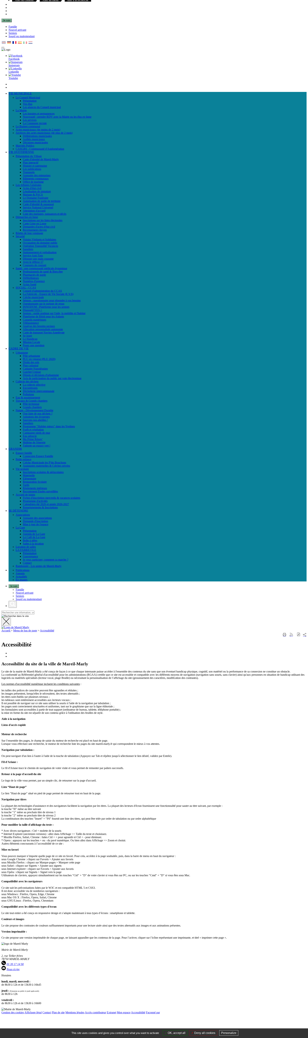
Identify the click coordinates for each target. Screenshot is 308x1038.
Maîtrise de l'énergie (34, 442)
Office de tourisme (33, 181)
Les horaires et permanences (39, 113)
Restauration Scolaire (35, 481)
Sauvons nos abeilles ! (35, 419)
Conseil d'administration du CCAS (42, 290)
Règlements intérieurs (35, 488)
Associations (23, 514)
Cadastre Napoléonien (35, 368)
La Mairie (21, 110)
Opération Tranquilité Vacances (40, 245)
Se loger (27, 335)
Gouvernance (30, 556)
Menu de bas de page (25, 630)
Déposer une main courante (38, 258)
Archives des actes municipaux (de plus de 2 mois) (44, 132)
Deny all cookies (204, 1032)
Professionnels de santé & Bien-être (43, 271)
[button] (298, 634)
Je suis (6, 20)
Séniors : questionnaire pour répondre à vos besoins (52, 300)
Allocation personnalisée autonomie (43, 329)
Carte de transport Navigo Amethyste (44, 332)
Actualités (21, 576)
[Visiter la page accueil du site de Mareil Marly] (15, 627)
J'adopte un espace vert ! (36, 445)
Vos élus (27, 103)
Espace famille (24, 452)
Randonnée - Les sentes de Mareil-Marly (38, 566)
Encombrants (30, 387)
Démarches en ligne (27, 217)
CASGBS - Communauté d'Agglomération (40, 148)
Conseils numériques (34, 319)
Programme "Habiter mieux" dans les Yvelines (49, 426)
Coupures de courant (34, 265)
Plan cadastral (30, 365)
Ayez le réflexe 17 (33, 261)
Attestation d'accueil (34, 210)
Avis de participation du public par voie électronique (52, 378)
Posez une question (33, 345)
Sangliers (28, 249)
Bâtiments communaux (36, 178)
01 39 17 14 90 (15, 964)
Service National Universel (38, 207)
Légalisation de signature (37, 191)
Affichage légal (33, 1012)
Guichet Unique (32, 371)
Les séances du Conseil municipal (42, 107)
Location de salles (26, 546)
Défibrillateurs (31, 277)
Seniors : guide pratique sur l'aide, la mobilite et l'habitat (54, 313)
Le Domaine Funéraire (35, 197)
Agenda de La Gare (34, 533)
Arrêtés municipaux (34, 139)
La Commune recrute (35, 123)
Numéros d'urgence (34, 281)
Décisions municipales (35, 142)
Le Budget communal (28, 126)
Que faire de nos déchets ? (37, 413)
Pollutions (28, 394)
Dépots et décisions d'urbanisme (41, 375)
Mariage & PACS (33, 194)
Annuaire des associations (37, 517)
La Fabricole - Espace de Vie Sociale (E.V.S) (48, 294)
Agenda (20, 573)
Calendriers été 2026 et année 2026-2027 (46, 504)
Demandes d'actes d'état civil (39, 226)
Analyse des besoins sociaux (39, 326)
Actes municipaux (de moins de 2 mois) (38, 129)
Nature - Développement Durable (34, 410)
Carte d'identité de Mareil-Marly (41, 159)
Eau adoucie (30, 436)
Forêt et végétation (33, 429)
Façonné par (153, 1012)
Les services (30, 119)
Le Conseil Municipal (28, 97)
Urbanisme (22, 352)
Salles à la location (33, 543)
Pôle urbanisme (31, 355)
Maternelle (29, 475)
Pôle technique (31, 403)
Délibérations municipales (37, 136)
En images (21, 579)
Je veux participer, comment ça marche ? (45, 559)
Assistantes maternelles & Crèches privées (46, 465)
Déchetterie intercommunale (38, 391)
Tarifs (26, 484)
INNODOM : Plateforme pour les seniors (46, 306)
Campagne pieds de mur (36, 432)
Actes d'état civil (32, 188)
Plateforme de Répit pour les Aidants (43, 316)
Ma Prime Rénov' (33, 439)
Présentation (30, 100)
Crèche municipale (33, 297)
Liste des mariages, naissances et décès (44, 213)
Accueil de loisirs (25, 494)
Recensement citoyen (35, 229)
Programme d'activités (35, 501)
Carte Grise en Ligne (34, 223)
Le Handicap (30, 338)
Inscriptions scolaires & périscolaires (43, 472)
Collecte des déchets (27, 381)
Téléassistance (31, 322)
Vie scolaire (22, 468)
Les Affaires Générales (28, 185)
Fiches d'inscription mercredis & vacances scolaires (51, 497)
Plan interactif (30, 162)
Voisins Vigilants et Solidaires (39, 239)
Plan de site (58, 1012)
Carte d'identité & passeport (38, 204)
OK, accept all (176, 1032)
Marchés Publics (25, 145)
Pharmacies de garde (34, 274)
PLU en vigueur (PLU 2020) (39, 359)
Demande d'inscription (35, 521)
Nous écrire (13, 969)
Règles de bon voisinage (29, 233)
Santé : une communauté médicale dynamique (41, 268)
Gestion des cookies (12, 1012)
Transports (29, 172)
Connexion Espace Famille (38, 456)
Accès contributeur (95, 1012)
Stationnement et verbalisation (40, 252)
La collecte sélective (34, 384)
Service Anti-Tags (33, 255)
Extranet (111, 1012)
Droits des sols (31, 362)
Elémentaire (29, 478)
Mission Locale (31, 342)
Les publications (32, 168)
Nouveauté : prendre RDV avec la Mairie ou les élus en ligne (57, 116)
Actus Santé (29, 284)
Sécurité (20, 236)
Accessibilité (47, 630)
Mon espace (123, 1012)
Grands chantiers (32, 407)
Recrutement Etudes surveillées (40, 491)
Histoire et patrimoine (35, 165)
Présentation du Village (29, 156)
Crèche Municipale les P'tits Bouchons (44, 462)
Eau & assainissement (28, 397)
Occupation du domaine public (40, 242)
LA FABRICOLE (26, 550)
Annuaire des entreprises (36, 175)
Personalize (228, 1032)
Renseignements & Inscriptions (40, 507)
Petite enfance (23, 459)
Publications (22, 570)
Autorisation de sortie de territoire (41, 201)
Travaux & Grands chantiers (31, 400)
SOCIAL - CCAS (26, 287)
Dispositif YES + (32, 310)
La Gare (20, 527)
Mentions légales (74, 1012)
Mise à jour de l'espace (35, 524)
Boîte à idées (30, 540)
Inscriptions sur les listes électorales (42, 220)
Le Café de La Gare (34, 537)
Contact (27, 562)
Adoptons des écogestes (36, 416)
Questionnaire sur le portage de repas (43, 303)
